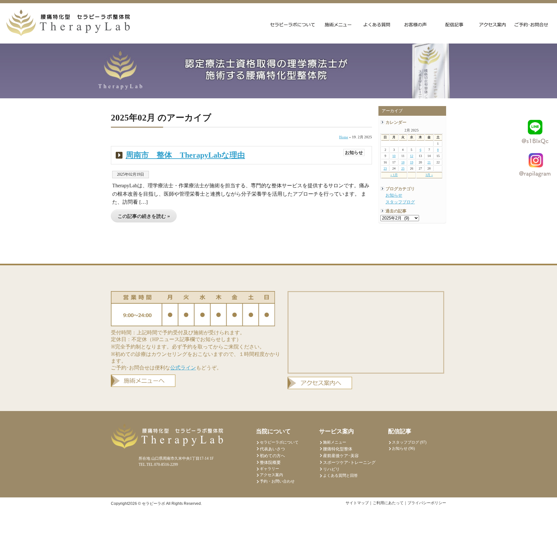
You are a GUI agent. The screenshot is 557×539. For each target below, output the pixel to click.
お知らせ (394, 195)
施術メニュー (338, 24)
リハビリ (331, 469)
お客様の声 (415, 24)
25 (403, 168)
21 (429, 162)
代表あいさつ (272, 448)
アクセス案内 (493, 24)
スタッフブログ (400, 202)
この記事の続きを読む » (144, 216)
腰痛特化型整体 (337, 448)
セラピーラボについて (292, 24)
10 (394, 156)
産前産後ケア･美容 (341, 455)
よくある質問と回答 (377, 24)
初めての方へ (272, 455)
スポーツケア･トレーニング (349, 462)
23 (385, 168)
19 (411, 162)
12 (411, 156)
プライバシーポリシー (426, 503)
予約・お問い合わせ (277, 481)
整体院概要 (270, 462)
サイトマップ (357, 503)
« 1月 (394, 175)
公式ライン (183, 367)
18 (403, 162)
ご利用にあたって (388, 503)
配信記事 (454, 24)
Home (343, 137)
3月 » (429, 175)
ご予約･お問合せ (532, 24)
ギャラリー (269, 468)
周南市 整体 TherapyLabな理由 (185, 155)
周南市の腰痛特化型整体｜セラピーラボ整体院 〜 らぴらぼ (68, 23)
